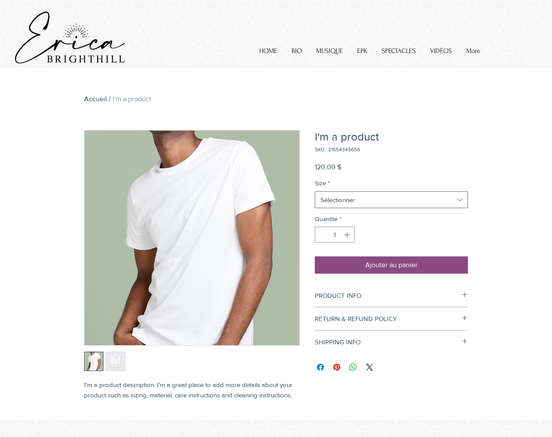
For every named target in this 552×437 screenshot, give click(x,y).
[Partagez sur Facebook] (320, 367)
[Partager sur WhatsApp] (353, 367)
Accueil (95, 99)
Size (322, 183)
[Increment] (347, 234)
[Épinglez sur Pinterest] (337, 367)
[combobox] (391, 199)
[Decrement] (321, 234)
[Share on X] (369, 367)
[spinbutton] (334, 234)
